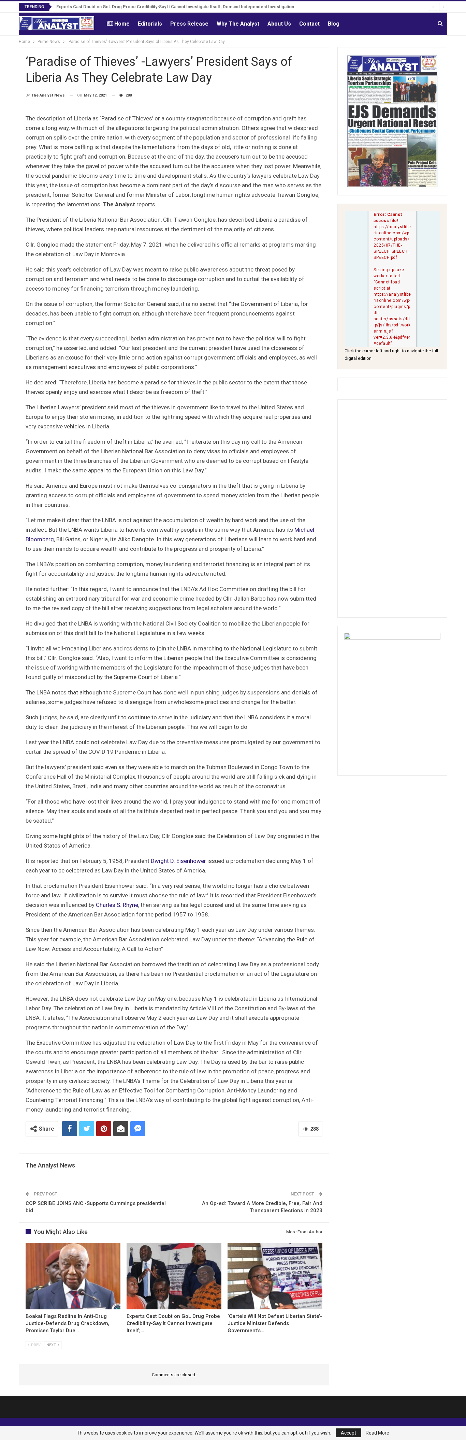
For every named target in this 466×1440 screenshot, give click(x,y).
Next (51, 1345)
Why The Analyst (238, 23)
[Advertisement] (392, 508)
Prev (35, 1345)
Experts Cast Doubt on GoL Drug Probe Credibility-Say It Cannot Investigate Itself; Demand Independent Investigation (175, 6)
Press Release (189, 23)
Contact (309, 23)
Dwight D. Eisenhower (178, 860)
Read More (377, 1432)
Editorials (150, 23)
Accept (348, 1433)
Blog (333, 23)
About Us (279, 23)
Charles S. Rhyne (117, 904)
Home (122, 23)
